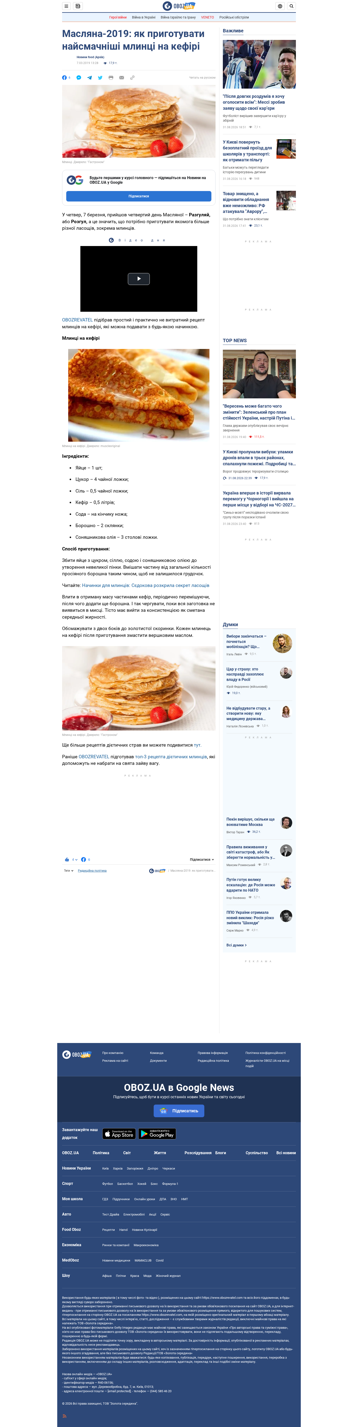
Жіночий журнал (168, 1276)
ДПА (163, 1199)
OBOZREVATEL (77, 320)
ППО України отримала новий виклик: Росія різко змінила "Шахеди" (250, 917)
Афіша (107, 1276)
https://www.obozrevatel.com (222, 1297)
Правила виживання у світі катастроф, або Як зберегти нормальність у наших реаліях (249, 852)
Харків (117, 1168)
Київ (105, 1168)
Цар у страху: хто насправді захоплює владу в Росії (245, 674)
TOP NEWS (235, 340)
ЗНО (173, 1199)
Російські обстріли (234, 17)
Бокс (154, 1184)
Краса (134, 1276)
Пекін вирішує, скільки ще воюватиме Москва (250, 822)
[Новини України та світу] (157, 872)
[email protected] (119, 1391)
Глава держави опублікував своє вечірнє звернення (256, 428)
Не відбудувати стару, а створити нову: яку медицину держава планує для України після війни (249, 714)
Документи (158, 1060)
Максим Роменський (240, 865)
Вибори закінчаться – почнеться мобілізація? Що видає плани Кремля (246, 641)
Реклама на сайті (115, 1060)
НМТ (184, 1199)
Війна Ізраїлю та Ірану (178, 17)
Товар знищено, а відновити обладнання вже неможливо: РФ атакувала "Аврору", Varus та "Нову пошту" (246, 202)
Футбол (107, 1184)
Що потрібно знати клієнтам (245, 219)
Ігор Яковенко (236, 898)
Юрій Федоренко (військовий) (246, 686)
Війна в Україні (143, 17)
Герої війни (118, 17)
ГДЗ (105, 1199)
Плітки (121, 1276)
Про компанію (112, 1053)
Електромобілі (134, 1214)
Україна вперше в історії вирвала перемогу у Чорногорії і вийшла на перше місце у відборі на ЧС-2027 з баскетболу (259, 499)
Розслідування (198, 1153)
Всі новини (286, 1153)
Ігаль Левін (234, 654)
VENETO (207, 17)
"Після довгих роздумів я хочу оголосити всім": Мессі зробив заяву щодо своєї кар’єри (254, 102)
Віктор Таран (235, 832)
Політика (101, 1153)
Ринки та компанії (115, 1245)
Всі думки (235, 945)
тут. (198, 745)
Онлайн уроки (144, 1199)
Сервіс (165, 1214)
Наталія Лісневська (240, 726)
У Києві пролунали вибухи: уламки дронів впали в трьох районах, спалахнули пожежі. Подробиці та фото (258, 458)
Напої (123, 1230)
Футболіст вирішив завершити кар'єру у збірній (254, 118)
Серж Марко (235, 930)
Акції (152, 1214)
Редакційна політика (92, 870)
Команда (156, 1053)
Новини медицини (116, 1260)
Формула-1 (170, 1184)
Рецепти (108, 1230)
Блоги (220, 1153)
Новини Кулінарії (144, 1230)
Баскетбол (125, 1184)
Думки (230, 624)
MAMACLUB (143, 1260)
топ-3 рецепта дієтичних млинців (171, 756)
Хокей (141, 1184)
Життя (160, 1153)
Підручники (121, 1199)
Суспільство (257, 1153)
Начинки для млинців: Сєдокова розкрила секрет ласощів (145, 585)
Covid (159, 1260)
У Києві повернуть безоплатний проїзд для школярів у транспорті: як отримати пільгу (247, 150)
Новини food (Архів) (90, 57)
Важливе (233, 31)
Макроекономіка (146, 1245)
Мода (147, 1276)
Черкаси (168, 1168)
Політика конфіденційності (265, 1053)
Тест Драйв (110, 1214)
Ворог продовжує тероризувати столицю (255, 471)
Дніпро (153, 1168)
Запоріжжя (135, 1168)
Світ (127, 1153)
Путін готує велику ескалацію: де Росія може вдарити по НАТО (250, 884)
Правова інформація (213, 1053)
